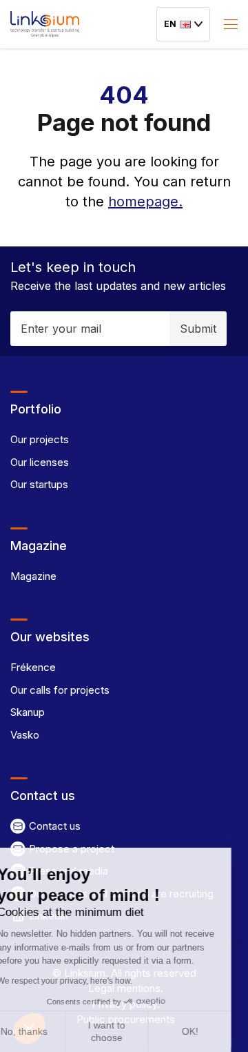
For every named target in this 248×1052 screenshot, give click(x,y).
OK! (206, 1031)
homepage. (145, 201)
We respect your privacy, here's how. (80, 981)
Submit (198, 328)
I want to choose (123, 1031)
